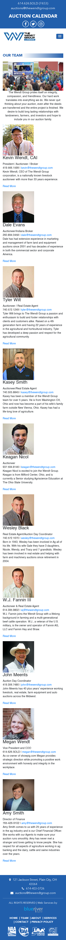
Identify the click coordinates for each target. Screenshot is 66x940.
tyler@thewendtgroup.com (36, 310)
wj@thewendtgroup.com (35, 610)
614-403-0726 (35, 888)
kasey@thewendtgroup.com (37, 392)
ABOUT (36, 918)
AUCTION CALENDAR (33, 16)
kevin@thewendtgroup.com (37, 168)
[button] (59, 36)
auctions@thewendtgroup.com (33, 8)
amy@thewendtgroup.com (36, 823)
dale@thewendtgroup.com (36, 235)
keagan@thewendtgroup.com (38, 467)
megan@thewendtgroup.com (39, 752)
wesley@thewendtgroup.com (38, 538)
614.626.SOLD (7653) (33, 3)
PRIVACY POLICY (42, 922)
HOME (14, 918)
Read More (9, 186)
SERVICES (50, 918)
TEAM (24, 918)
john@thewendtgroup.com (36, 685)
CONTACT (22, 922)
